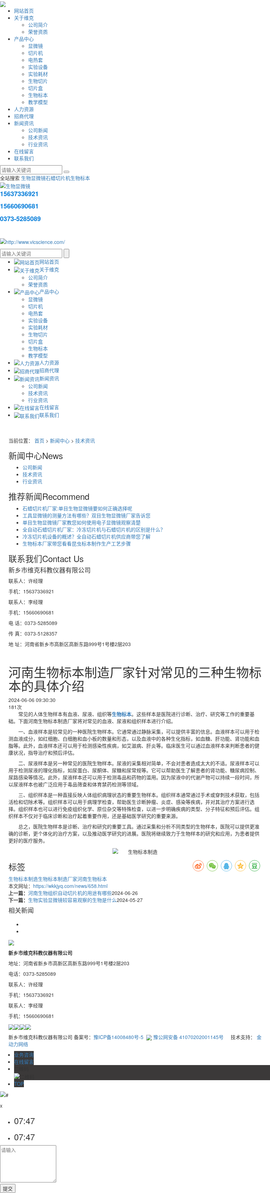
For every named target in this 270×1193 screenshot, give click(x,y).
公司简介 (38, 24)
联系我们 (24, 158)
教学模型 (38, 101)
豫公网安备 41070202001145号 (188, 1036)
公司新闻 (38, 130)
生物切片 (38, 80)
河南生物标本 (92, 878)
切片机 (35, 52)
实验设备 (38, 66)
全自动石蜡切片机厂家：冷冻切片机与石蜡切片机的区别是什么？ (93, 529)
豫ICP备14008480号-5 (118, 1036)
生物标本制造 (23, 878)
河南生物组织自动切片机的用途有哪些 (70, 892)
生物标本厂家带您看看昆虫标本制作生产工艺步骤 (76, 543)
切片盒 (35, 87)
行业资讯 (38, 144)
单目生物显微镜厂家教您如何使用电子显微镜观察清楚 (81, 522)
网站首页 (24, 10)
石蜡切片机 (58, 177)
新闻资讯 (24, 123)
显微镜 (35, 45)
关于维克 (24, 17)
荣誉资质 (38, 31)
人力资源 (24, 108)
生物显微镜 (33, 177)
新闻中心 (60, 440)
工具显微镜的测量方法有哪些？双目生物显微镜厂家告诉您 (86, 515)
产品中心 (24, 38)
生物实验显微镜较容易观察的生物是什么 (72, 899)
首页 (39, 440)
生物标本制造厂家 (57, 878)
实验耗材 (38, 73)
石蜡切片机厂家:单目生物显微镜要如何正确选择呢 (77, 508)
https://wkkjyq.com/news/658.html (70, 885)
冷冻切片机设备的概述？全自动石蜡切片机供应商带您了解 (86, 536)
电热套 (35, 59)
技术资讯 (38, 137)
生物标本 (38, 94)
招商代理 (24, 116)
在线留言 (24, 151)
